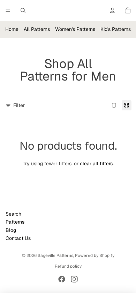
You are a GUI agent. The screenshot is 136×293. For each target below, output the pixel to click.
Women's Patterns (75, 29)
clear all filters (96, 163)
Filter (19, 105)
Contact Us (18, 238)
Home (11, 29)
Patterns (15, 222)
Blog (11, 230)
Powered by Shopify (94, 255)
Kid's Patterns (115, 29)
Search (13, 214)
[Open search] (23, 10)
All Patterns (37, 29)
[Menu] (8, 10)
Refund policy (68, 266)
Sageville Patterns (55, 255)
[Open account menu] (112, 10)
